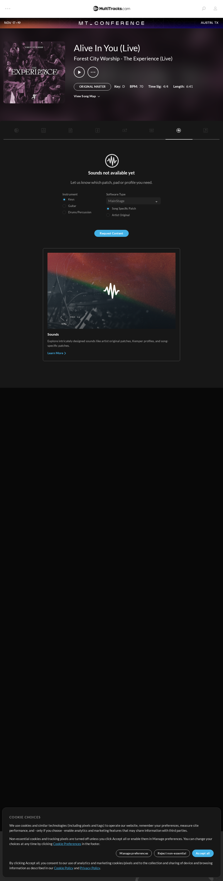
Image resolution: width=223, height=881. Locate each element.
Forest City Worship (97, 58)
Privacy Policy (90, 868)
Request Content (111, 233)
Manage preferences (134, 853)
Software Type (115, 194)
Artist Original (121, 215)
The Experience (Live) (147, 58)
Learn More (55, 353)
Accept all (203, 853)
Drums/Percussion (79, 212)
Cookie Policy (63, 868)
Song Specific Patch (124, 208)
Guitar (72, 206)
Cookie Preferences (67, 844)
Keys (71, 199)
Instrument (70, 194)
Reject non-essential (172, 853)
